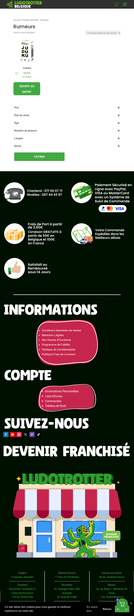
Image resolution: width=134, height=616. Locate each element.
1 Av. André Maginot (111, 597)
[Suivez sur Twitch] (32, 434)
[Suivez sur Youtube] (12, 434)
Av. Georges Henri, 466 (67, 589)
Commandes (53, 401)
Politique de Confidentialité (58, 349)
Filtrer (39, 156)
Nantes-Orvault (66, 572)
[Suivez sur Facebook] (5, 434)
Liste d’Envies (55, 396)
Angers (22, 572)
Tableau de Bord (55, 406)
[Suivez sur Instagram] (19, 434)
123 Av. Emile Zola (22, 597)
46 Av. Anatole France (111, 577)
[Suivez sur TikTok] (38, 434)
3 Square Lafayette (22, 577)
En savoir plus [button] (92, 609)
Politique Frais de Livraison (58, 354)
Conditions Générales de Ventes (61, 330)
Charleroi (22, 584)
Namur (112, 584)
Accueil (16, 20)
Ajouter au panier (26, 88)
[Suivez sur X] (25, 434)
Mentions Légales (53, 335)
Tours (111, 593)
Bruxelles (67, 584)
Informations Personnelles (62, 391)
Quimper (67, 593)
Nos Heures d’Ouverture (56, 340)
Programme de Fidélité (56, 345)
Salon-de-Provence (22, 593)
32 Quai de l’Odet (67, 597)
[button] (16, 73)
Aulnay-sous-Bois (112, 572)
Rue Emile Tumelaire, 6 (22, 589)
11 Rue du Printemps (67, 577)
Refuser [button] (107, 609)
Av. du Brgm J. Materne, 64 (111, 589)
